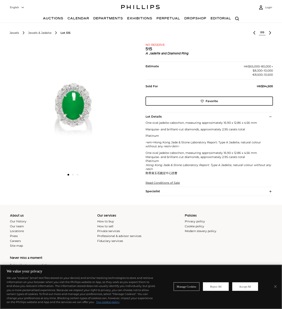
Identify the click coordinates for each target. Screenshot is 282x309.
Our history (18, 221)
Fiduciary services (110, 241)
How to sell (105, 226)
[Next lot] (270, 33)
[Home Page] (140, 7)
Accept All (245, 286)
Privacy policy (195, 221)
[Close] (275, 286)
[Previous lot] (254, 33)
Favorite (212, 101)
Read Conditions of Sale (163, 183)
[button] (71, 106)
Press (14, 236)
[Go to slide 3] (77, 175)
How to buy (105, 221)
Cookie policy (194, 226)
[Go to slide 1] (68, 175)
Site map (16, 246)
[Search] (237, 19)
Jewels (14, 33)
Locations (17, 231)
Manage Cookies (186, 286)
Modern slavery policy (200, 231)
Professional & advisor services (119, 236)
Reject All (216, 286)
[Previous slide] (30, 107)
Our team (17, 226)
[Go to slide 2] (73, 175)
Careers (15, 241)
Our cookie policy (108, 302)
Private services (108, 231)
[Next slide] (115, 107)
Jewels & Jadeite (39, 33)
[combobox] (17, 7)
